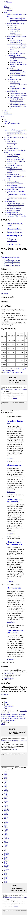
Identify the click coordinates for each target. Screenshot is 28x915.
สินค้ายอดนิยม (23, 711)
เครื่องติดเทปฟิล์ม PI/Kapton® (17, 53)
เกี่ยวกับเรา (6, 7)
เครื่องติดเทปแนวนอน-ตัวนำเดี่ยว (18, 46)
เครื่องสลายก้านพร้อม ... (14, 229)
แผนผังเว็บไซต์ (5, 712)
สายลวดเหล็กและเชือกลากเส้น (14, 97)
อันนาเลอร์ (12, 33)
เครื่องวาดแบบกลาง (15, 29)
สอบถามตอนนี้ (4, 694)
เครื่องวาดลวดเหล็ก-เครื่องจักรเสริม (16, 187)
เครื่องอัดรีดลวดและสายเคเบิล (17, 57)
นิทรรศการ (9, 10)
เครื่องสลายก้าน (14, 27)
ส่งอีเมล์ (3, 724)
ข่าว (5, 110)
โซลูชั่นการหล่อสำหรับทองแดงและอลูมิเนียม (15, 130)
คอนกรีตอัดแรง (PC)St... (14, 244)
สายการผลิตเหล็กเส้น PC (9, 720)
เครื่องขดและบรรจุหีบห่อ (16, 62)
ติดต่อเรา (6, 112)
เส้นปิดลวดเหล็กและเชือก (16, 101)
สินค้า (5, 12)
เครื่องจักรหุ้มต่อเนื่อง (15, 42)
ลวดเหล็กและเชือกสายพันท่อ (17, 99)
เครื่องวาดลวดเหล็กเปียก (16, 73)
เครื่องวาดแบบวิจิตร (15, 31)
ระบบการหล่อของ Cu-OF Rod (17, 18)
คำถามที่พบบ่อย (8, 114)
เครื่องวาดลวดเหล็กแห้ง (16, 70)
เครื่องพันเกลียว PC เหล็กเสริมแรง (9, 714)
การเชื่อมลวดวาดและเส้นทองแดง (18, 95)
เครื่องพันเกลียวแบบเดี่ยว (14, 465)
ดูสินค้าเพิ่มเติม (11, 458)
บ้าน (5, 5)
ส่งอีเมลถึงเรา (4, 293)
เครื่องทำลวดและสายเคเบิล (14, 55)
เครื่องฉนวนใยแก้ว (14, 51)
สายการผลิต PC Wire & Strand (14, 79)
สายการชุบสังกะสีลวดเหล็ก (14, 102)
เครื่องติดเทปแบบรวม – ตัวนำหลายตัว (16, 161)
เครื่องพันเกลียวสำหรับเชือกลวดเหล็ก (15, 716)
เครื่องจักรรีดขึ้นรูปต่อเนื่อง (16, 40)
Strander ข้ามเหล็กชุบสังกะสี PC (9, 718)
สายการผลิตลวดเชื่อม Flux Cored (18, 93)
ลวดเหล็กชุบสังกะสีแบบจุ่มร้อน (17, 104)
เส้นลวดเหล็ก (10, 68)
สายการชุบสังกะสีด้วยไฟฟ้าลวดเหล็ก (16, 216)
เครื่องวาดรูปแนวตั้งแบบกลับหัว (18, 71)
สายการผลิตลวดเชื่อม (12, 91)
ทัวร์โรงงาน (10, 8)
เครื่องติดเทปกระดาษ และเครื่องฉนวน (16, 44)
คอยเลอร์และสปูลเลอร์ (15, 34)
